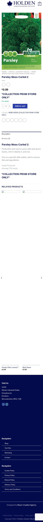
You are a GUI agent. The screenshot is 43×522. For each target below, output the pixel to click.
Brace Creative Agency (27, 505)
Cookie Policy (7, 515)
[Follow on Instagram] (6, 404)
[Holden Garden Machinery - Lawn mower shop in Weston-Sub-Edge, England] (21, 4)
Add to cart (20, 106)
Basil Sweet (27, 367)
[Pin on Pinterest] (20, 120)
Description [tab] (6, 134)
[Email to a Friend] (16, 120)
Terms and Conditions (32, 515)
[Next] (41, 282)
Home (4, 72)
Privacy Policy (19, 515)
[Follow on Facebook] (3, 404)
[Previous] (1, 282)
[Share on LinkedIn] (24, 120)
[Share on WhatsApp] (4, 120)
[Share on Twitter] (12, 120)
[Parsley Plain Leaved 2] (11, 276)
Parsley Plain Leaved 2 (10, 367)
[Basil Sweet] (32, 276)
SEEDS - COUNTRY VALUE (19, 72)
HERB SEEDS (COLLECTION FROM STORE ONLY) (19, 72)
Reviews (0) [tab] (6, 138)
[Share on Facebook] (8, 120)
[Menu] (3, 4)
